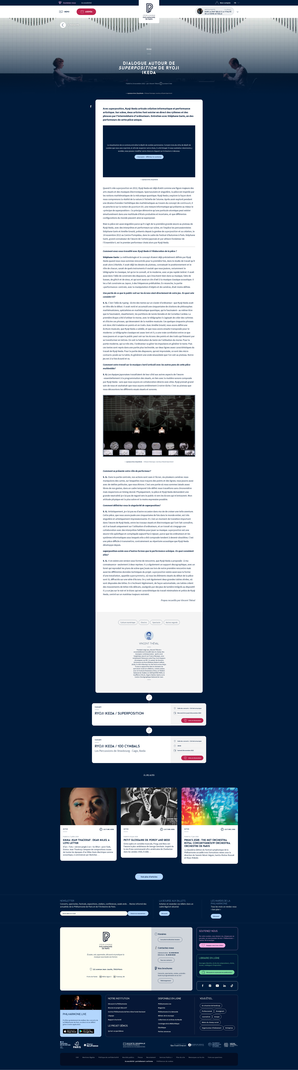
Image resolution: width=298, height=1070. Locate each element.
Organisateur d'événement (211, 1028)
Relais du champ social (210, 1022)
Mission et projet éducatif (117, 1008)
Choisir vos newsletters (137, 913)
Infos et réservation (194, 720)
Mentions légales (88, 1057)
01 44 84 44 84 (170, 955)
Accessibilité (86, 3)
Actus (149, 48)
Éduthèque (162, 1027)
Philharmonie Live (164, 1004)
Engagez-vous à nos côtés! (214, 945)
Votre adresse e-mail (69, 913)
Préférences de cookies (165, 1061)
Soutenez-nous (69, 3)
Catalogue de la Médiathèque (168, 1024)
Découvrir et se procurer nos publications (219, 972)
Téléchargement (165, 980)
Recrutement (151, 1057)
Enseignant (220, 1011)
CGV (77, 1057)
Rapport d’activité (114, 1020)
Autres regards (172, 622)
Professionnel (207, 1011)
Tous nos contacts (166, 960)
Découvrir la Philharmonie (117, 1004)
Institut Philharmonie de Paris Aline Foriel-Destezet (126, 1012)
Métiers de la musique (166, 1016)
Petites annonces (164, 1031)
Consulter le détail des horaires (170, 939)
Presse (140, 1057)
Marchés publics (128, 1057)
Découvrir (164, 913)
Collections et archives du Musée (170, 1020)
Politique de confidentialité (108, 1057)
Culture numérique (127, 622)
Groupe (216, 1017)
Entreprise (229, 1028)
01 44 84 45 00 (174, 953)
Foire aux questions (215, 1057)
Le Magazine (73, 25)
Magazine (161, 1008)
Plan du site (180, 1057)
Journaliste (206, 1017)
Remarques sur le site (196, 1057)
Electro (144, 622)
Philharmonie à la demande (168, 1012)
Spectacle (156, 622)
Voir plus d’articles (149, 876)
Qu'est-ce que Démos (116, 1031)
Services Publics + (166, 1057)
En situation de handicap (211, 1006)
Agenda (88, 12)
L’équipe (111, 1016)
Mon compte (225, 3)
